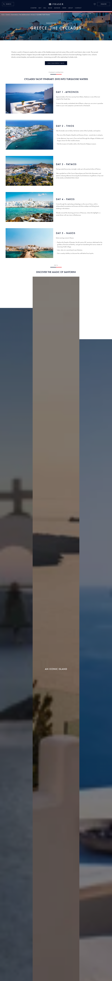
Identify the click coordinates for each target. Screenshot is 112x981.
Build (50, 8)
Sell (44, 8)
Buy (40, 8)
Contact (78, 8)
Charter (34, 8)
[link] (8, 4)
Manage (57, 8)
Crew (64, 8)
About (70, 8)
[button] (103, 4)
